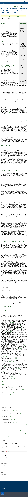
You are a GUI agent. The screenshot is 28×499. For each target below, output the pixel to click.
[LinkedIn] (5, 495)
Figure (9, 112)
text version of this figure (16, 121)
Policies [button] (2, 486)
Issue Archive (3, 467)
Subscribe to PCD (3, 465)
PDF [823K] (8, 451)
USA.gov (4, 497)
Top (18, 40)
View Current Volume (4, 463)
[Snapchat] (9, 495)
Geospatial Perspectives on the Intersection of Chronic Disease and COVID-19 (10, 16)
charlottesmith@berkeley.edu (5, 313)
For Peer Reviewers (4, 472)
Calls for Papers (3, 461)
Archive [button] (2, 490)
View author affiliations (22, 18)
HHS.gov (2, 497)
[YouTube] (6, 495)
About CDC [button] (2, 484)
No (6, 457)
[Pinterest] (7, 495)
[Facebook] (1, 495)
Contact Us (2, 478)
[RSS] (10, 495)
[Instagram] (3, 495)
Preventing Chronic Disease (4, 3)
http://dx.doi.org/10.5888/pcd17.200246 (10, 20)
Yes (1, 457)
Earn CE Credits (3, 476)
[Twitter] (2, 495)
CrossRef (9, 322)
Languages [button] (2, 488)
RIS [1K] (12, 451)
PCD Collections (3, 474)
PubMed (13, 322)
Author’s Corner (3, 470)
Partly (4, 457)
